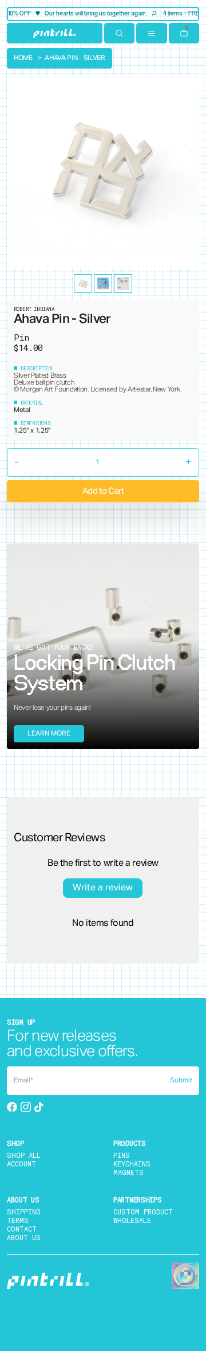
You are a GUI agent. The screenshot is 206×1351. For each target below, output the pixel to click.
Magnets (128, 1172)
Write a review (103, 888)
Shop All (24, 1155)
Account (21, 1163)
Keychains (131, 1163)
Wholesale (132, 1220)
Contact (22, 1228)
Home (23, 58)
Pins (121, 1155)
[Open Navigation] (151, 33)
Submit (181, 1080)
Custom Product (143, 1211)
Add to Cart (103, 491)
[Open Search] (119, 33)
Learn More (48, 733)
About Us (24, 1237)
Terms (18, 1220)
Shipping (24, 1211)
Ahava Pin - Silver (75, 58)
